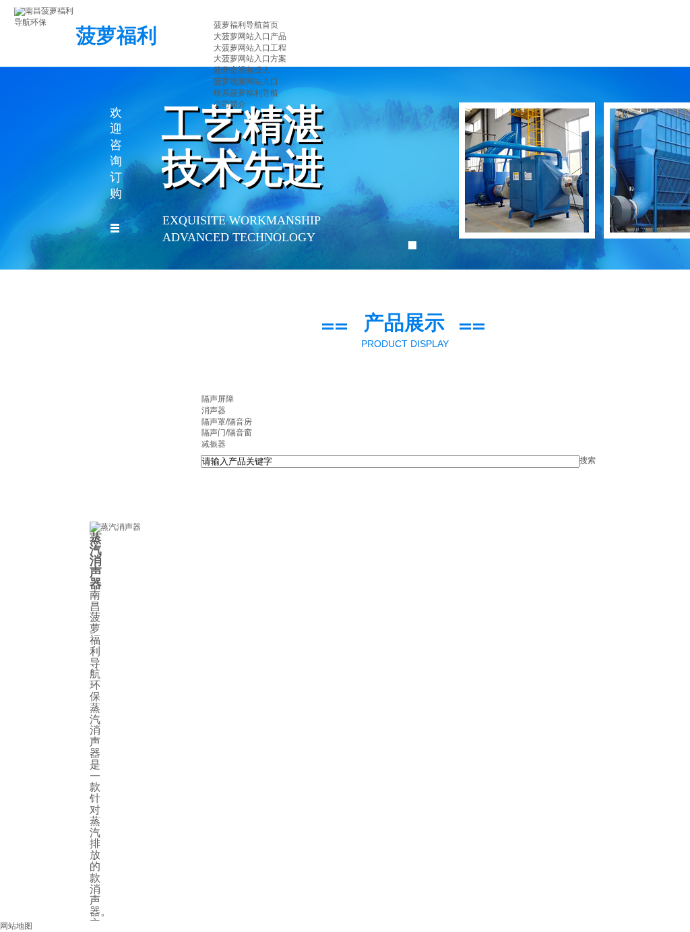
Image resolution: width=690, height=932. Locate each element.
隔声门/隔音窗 (226, 432)
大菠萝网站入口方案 (250, 58)
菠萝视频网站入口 (246, 81)
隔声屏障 (217, 399)
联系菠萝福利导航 (246, 93)
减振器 (213, 444)
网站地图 (16, 926)
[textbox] (390, 461)
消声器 (213, 410)
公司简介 (230, 104)
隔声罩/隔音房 (226, 422)
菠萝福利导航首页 (246, 25)
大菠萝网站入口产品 (250, 36)
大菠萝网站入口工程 (250, 48)
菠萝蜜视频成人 (242, 70)
